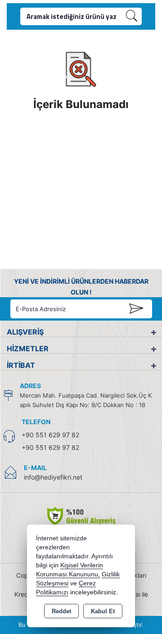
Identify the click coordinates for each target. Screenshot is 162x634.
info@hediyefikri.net (53, 477)
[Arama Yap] (132, 16)
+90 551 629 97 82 (50, 435)
